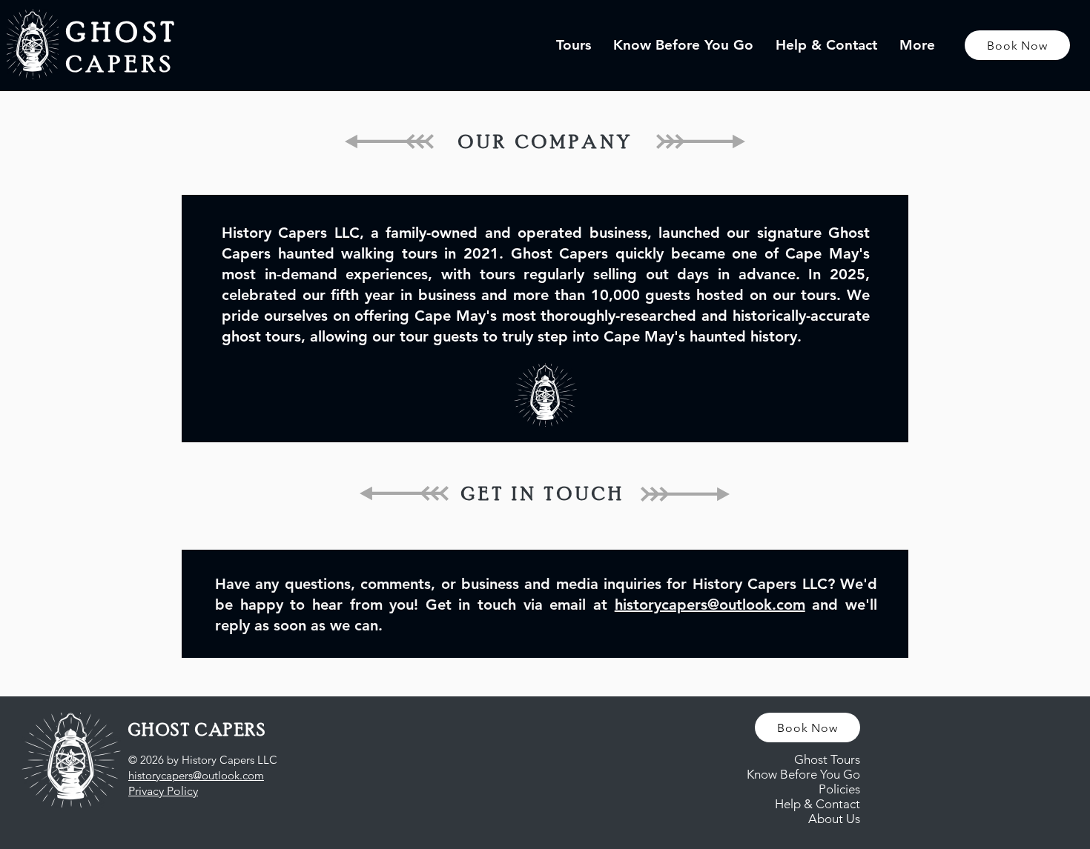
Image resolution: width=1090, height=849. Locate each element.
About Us (834, 818)
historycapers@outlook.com (710, 604)
